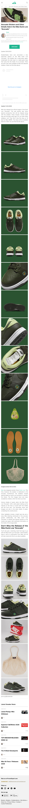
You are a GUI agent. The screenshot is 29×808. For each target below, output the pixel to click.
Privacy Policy (11, 802)
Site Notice (23, 800)
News (6, 6)
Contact (18, 802)
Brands (3, 800)
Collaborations (15, 800)
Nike (2, 490)
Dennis (7, 32)
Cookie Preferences (6, 803)
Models (8, 800)
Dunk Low (22, 490)
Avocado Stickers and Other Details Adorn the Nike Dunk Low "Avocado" (18, 6)
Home (2, 6)
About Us (3, 802)
